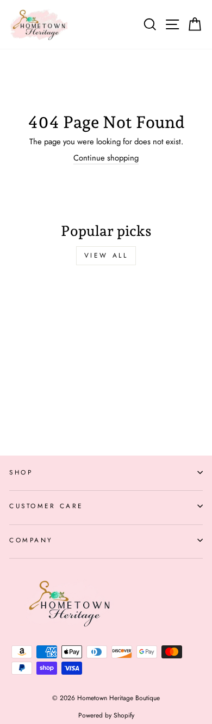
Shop (21, 472)
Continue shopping (106, 158)
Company (31, 539)
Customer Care (46, 505)
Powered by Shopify (106, 715)
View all (106, 255)
